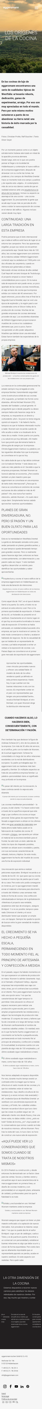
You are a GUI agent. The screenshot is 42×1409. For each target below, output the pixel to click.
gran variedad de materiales (21, 824)
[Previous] (6, 1321)
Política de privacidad (9, 1399)
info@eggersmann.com (10, 1375)
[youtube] (16, 1387)
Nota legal (5, 1396)
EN (7, 1402)
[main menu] (36, 8)
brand (4, 1393)
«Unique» (14, 834)
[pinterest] (27, 1387)
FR (10, 1402)
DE (3, 1402)
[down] (21, 71)
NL (17, 1402)
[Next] (36, 1321)
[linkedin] (22, 1387)
